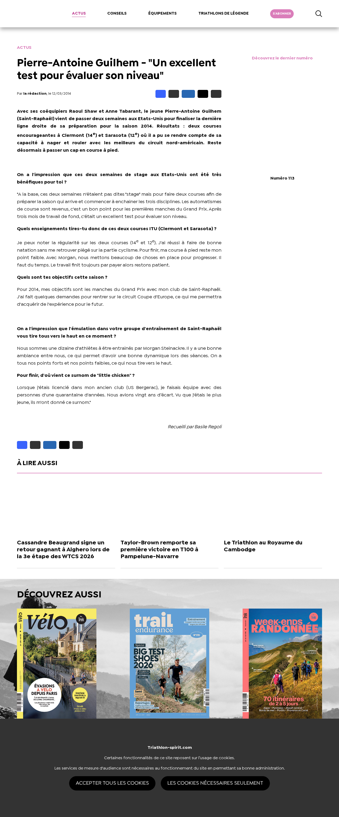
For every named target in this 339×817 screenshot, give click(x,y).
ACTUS (79, 13)
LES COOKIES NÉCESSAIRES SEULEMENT (215, 783)
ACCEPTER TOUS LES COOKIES (112, 783)
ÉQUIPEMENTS (162, 13)
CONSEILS (117, 13)
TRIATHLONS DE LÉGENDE (223, 13)
